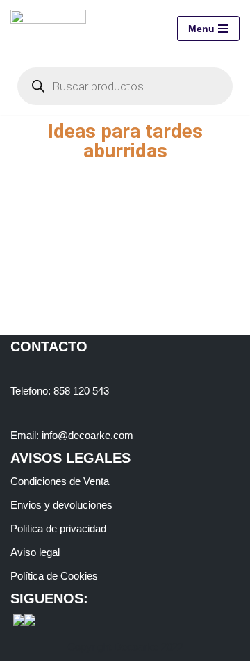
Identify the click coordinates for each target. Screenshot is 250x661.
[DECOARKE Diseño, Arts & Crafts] (51, 29)
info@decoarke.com (87, 435)
